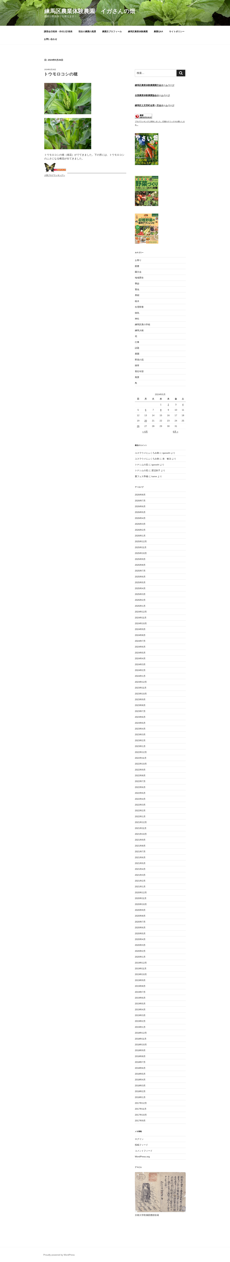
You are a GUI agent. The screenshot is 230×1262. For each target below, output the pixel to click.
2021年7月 (140, 851)
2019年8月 (140, 986)
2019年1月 (140, 1027)
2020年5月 (140, 933)
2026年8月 (140, 494)
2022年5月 (140, 793)
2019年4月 (140, 1009)
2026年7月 (140, 500)
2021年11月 (140, 828)
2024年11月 (140, 617)
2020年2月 (140, 951)
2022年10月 (141, 763)
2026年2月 (140, 530)
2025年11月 (140, 547)
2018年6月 (140, 1068)
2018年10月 (141, 1044)
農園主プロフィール (112, 31)
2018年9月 (140, 1050)
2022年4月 (140, 799)
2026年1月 (140, 535)
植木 (137, 301)
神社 (137, 318)
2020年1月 (140, 957)
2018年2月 (140, 1091)
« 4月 (145, 431)
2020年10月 (141, 904)
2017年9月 (140, 1120)
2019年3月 (140, 1015)
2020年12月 (141, 892)
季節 (137, 283)
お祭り (138, 260)
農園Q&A (158, 31)
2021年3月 (140, 875)
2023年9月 (140, 699)
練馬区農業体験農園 (138, 31)
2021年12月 (141, 822)
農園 (137, 353)
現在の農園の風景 (87, 31)
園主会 (138, 272)
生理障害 (139, 307)
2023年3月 (140, 734)
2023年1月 (140, 746)
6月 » (175, 431)
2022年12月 (141, 752)
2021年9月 (140, 840)
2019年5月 (140, 1003)
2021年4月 (140, 869)
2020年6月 (140, 927)
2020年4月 (140, 939)
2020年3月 (140, 945)
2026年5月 (140, 512)
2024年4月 (140, 658)
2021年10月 (141, 834)
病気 (137, 313)
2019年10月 (141, 974)
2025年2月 (140, 600)
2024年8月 (140, 635)
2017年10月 (141, 1115)
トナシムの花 (141, 464)
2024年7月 (140, 641)
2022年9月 (140, 769)
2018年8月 (140, 1056)
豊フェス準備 (141, 476)
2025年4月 (140, 588)
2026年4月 (140, 518)
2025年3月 (140, 594)
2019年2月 (140, 1021)
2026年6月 (140, 506)
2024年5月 (140, 652)
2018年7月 (140, 1062)
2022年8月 (140, 775)
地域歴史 (139, 277)
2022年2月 (140, 810)
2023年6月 (140, 717)
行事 (137, 342)
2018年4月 (140, 1079)
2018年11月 (140, 1039)
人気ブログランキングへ (54, 175)
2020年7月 (140, 921)
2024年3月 (140, 664)
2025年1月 (140, 606)
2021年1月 (140, 886)
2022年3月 (140, 804)
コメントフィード (143, 1151)
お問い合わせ (50, 39)
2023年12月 (141, 682)
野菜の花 (139, 359)
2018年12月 (141, 1033)
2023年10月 (141, 693)
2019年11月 (140, 968)
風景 (137, 377)
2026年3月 (140, 524)
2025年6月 (140, 576)
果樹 (137, 295)
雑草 (137, 365)
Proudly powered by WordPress (59, 1255)
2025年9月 (140, 559)
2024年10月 (141, 623)
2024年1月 (140, 676)
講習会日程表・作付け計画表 (58, 31)
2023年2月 (140, 740)
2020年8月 (140, 916)
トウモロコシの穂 (61, 74)
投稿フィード (141, 1145)
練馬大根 (139, 330)
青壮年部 (139, 371)
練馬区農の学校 (142, 324)
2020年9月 (140, 910)
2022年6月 (140, 787)
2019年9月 (140, 980)
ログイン (139, 1139)
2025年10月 (141, 553)
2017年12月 (141, 1103)
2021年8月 (140, 845)
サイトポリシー (176, 31)
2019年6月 (140, 998)
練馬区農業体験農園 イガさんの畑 (89, 11)
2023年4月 (140, 728)
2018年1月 (140, 1097)
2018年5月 (140, 1074)
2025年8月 (140, 565)
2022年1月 (140, 816)
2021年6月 (140, 857)
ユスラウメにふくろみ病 (147, 453)
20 (145, 420)
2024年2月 (140, 670)
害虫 (137, 289)
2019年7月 (140, 992)
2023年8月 (140, 705)
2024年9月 (140, 629)
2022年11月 (140, 758)
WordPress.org (142, 1156)
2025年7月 (140, 570)
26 (138, 426)
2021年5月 (140, 863)
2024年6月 (140, 646)
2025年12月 (141, 541)
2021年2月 (140, 881)
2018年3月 (140, 1085)
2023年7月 (140, 711)
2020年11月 (140, 898)
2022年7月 (140, 781)
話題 (137, 348)
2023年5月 (140, 723)
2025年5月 (140, 582)
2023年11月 (140, 687)
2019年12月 (141, 962)
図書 (137, 266)
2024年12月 (141, 611)
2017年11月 (140, 1109)
